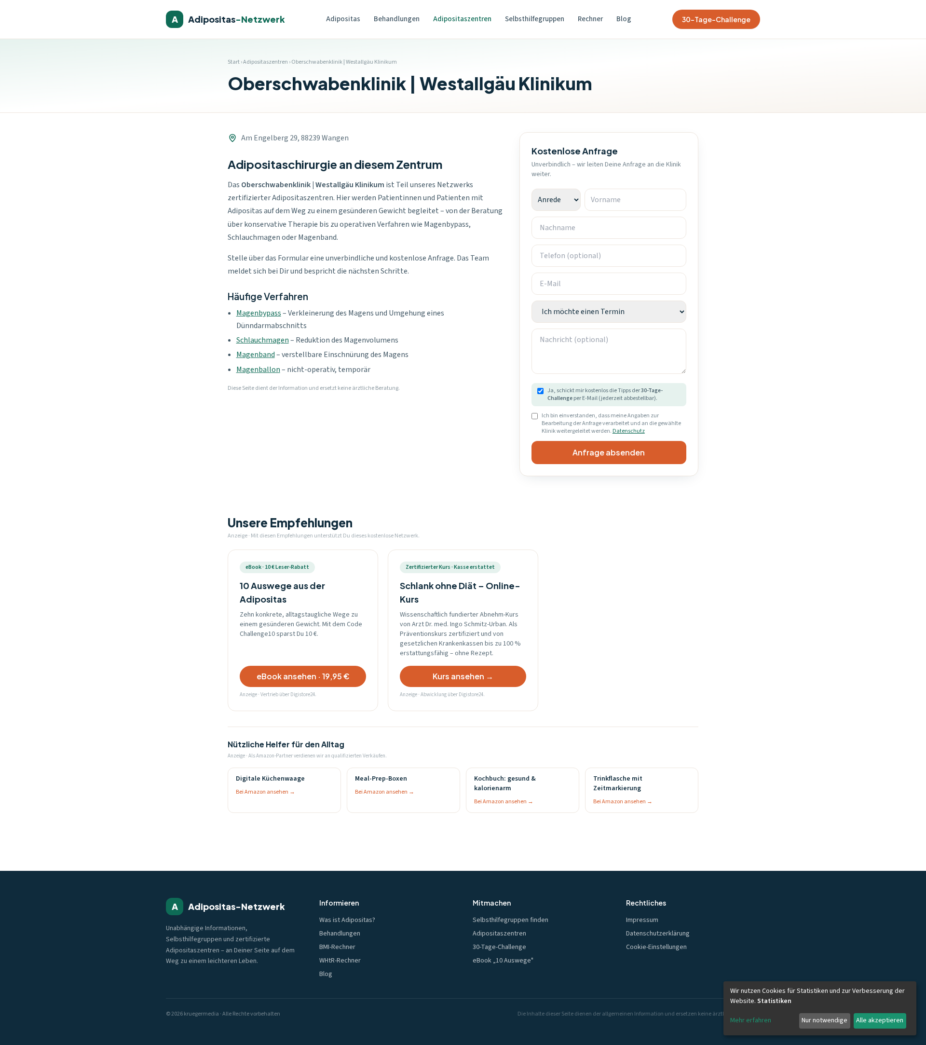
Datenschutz (629, 431)
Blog (623, 19)
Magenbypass (258, 313)
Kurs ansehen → (463, 676)
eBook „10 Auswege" (503, 960)
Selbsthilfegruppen (534, 19)
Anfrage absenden (608, 452)
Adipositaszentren (462, 19)
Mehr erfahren (750, 1020)
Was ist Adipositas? (347, 920)
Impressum (642, 920)
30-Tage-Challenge (716, 19)
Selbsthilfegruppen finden (510, 920)
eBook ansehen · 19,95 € (303, 676)
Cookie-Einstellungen (656, 947)
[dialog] (819, 1008)
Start (234, 62)
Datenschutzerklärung (658, 933)
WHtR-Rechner (340, 960)
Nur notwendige (824, 1020)
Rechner (590, 19)
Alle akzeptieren (879, 1020)
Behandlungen (397, 19)
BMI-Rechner (337, 947)
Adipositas (343, 19)
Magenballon (258, 369)
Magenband (255, 354)
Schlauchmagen (262, 340)
